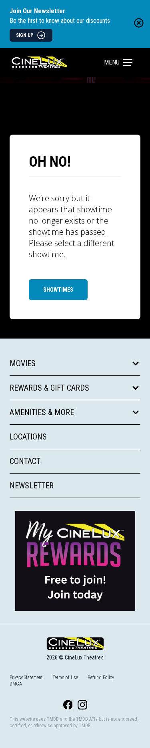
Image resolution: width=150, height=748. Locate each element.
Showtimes (58, 289)
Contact (25, 461)
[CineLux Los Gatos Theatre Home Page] (58, 62)
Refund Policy (101, 677)
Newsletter (32, 485)
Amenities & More (42, 412)
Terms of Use (65, 677)
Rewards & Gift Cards (49, 388)
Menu (112, 62)
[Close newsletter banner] (139, 23)
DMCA (16, 684)
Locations (28, 437)
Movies (23, 363)
